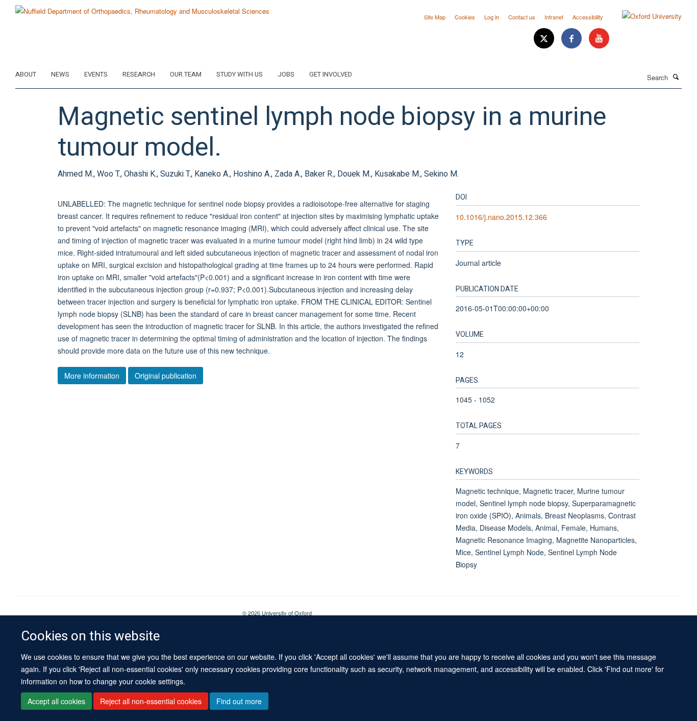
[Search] (676, 76)
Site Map (434, 17)
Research (138, 74)
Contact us (521, 17)
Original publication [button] (165, 375)
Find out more (239, 701)
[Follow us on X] (545, 38)
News (60, 74)
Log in (491, 17)
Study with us (239, 74)
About (25, 74)
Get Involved (330, 74)
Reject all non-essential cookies (151, 701)
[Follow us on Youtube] (599, 38)
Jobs (286, 74)
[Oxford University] (644, 16)
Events (96, 74)
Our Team (186, 74)
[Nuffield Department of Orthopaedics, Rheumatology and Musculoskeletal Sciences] (142, 7)
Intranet (553, 17)
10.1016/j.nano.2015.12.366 (501, 217)
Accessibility (587, 17)
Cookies (465, 17)
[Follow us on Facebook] (572, 38)
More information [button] (91, 375)
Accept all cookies (56, 701)
